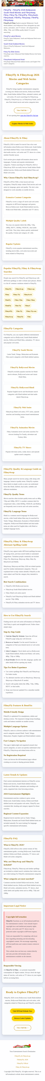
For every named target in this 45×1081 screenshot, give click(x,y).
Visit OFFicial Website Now (22, 1011)
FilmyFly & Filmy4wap (22, 1056)
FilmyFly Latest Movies (12, 36)
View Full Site (22, 110)
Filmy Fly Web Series (12, 52)
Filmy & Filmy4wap (22, 1067)
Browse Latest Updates (22, 1018)
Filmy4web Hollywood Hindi (14, 59)
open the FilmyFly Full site (29, 115)
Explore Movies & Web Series (22, 123)
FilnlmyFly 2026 (22, 1060)
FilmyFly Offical (22, 1063)
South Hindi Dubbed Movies (14, 44)
